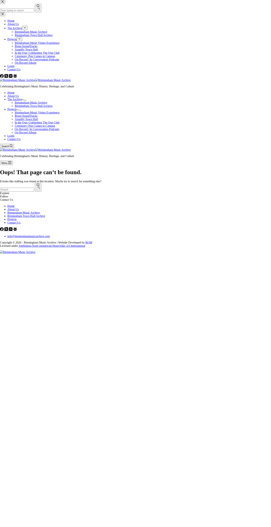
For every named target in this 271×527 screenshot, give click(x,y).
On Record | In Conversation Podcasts (37, 129)
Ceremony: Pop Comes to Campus (35, 125)
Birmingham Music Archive (31, 102)
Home (11, 92)
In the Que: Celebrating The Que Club (37, 122)
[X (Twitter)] (6, 230)
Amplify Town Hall (26, 119)
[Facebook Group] (15, 230)
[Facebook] (2, 230)
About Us (13, 96)
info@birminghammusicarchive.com (28, 236)
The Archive (14, 99)
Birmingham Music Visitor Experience (37, 112)
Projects (12, 109)
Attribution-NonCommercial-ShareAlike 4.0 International (51, 245)
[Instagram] (11, 230)
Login (10, 135)
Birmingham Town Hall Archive (34, 105)
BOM (88, 242)
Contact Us (13, 139)
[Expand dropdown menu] (24, 100)
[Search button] (38, 187)
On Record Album (25, 132)
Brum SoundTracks (26, 115)
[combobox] (17, 190)
